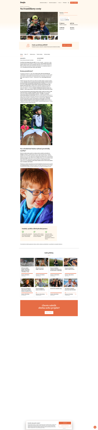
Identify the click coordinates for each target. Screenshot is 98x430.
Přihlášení (65, 2)
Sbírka (21, 54)
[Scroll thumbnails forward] (56, 38)
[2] (30, 38)
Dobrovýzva (32, 54)
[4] (44, 38)
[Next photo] (56, 23)
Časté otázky (39, 54)
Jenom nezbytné (65, 425)
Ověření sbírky (47, 54)
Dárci (26, 54)
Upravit (64, 428)
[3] (37, 38)
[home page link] (22, 2)
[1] (23, 38)
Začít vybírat (74, 2)
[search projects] (68, 3)
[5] (51, 38)
